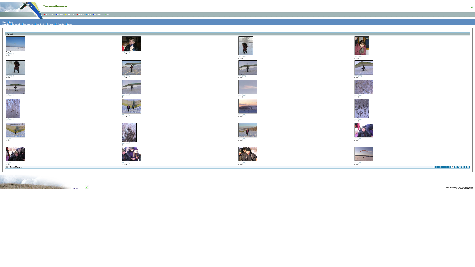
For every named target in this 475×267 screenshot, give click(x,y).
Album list (5, 24)
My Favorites (60, 24)
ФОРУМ (81, 14)
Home (4, 22)
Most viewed (40, 24)
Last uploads (16, 24)
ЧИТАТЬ (60, 14)
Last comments (28, 24)
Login (11, 22)
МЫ (108, 14)
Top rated (50, 24)
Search (69, 24)
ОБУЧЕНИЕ (98, 14)
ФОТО (89, 14)
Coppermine (75, 188)
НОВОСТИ (49, 14)
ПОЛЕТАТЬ (70, 14)
